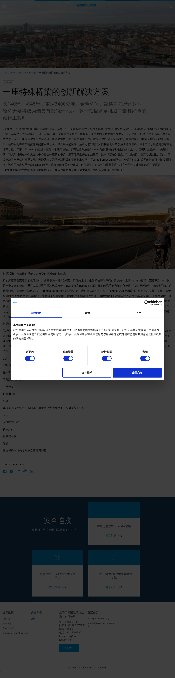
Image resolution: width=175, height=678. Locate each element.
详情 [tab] (87, 312)
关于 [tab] (138, 312)
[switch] (68, 358)
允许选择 (87, 372)
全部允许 (137, 372)
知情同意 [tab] (36, 312)
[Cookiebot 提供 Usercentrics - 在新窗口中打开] (147, 302)
